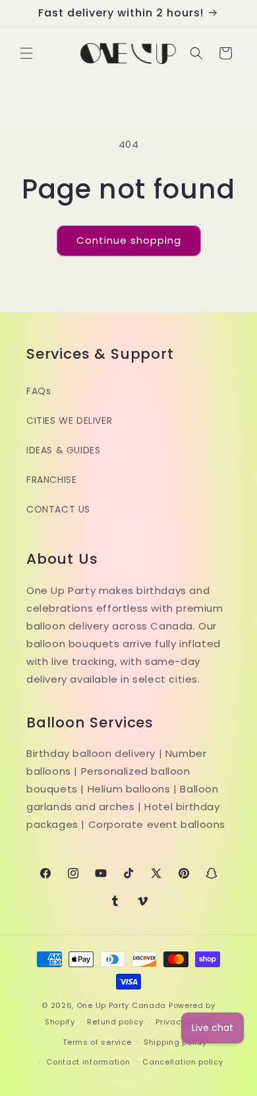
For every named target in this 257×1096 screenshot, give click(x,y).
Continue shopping (128, 240)
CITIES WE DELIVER (69, 420)
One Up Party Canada (121, 1005)
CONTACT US (58, 509)
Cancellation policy (182, 1062)
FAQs (38, 391)
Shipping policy (175, 1042)
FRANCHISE (51, 479)
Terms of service (97, 1042)
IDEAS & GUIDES (63, 450)
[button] (26, 53)
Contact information (88, 1062)
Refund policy (115, 1021)
